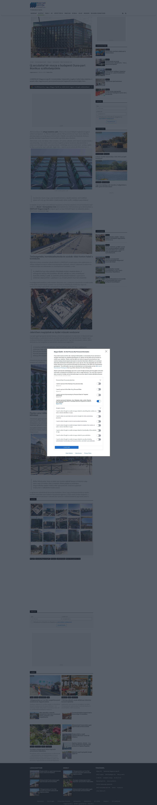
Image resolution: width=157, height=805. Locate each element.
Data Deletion (69, 453)
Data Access (78, 453)
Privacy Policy (87, 453)
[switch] (99, 384)
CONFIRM (67, 447)
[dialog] (78, 402)
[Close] (106, 351)
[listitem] (78, 380)
